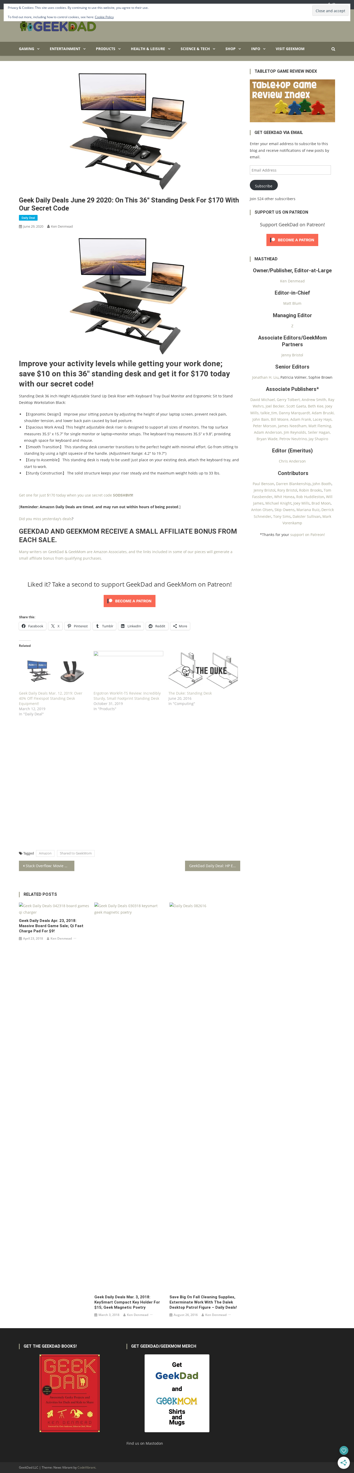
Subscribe (263, 186)
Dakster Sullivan (307, 516)
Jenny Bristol (292, 354)
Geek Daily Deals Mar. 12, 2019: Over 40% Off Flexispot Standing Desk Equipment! (50, 698)
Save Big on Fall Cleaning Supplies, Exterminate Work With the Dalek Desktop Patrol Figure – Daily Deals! (203, 1302)
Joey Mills (301, 503)
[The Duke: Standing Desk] (203, 671)
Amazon (45, 853)
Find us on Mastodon (144, 1443)
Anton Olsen (262, 509)
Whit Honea (284, 496)
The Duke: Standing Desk (190, 693)
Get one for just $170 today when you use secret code (75, 495)
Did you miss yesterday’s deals (45, 518)
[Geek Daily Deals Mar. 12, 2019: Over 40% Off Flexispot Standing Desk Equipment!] (53, 671)
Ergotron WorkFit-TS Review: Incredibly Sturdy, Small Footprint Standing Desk (127, 696)
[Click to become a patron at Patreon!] (129, 600)
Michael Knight (278, 503)
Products (105, 48)
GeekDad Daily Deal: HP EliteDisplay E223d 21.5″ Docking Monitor (214, 865)
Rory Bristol (287, 490)
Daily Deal (28, 218)
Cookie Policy (104, 17)
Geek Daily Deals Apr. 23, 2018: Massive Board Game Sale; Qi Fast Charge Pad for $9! (51, 925)
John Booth (322, 483)
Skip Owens (284, 509)
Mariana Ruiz (308, 509)
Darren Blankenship (293, 483)
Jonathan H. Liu (265, 377)
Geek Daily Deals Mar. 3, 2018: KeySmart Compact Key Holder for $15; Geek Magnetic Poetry (127, 1302)
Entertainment (65, 48)
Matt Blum (292, 303)
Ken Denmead (62, 226)
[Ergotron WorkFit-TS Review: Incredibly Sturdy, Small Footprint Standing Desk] (128, 671)
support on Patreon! (307, 534)
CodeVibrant (86, 1467)
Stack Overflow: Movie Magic (50, 865)
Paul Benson (263, 483)
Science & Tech (195, 48)
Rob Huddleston (310, 496)
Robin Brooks (310, 490)
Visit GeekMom (290, 48)
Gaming (26, 48)
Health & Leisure (148, 48)
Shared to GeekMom (76, 853)
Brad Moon (321, 503)
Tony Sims (282, 516)
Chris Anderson (292, 461)
